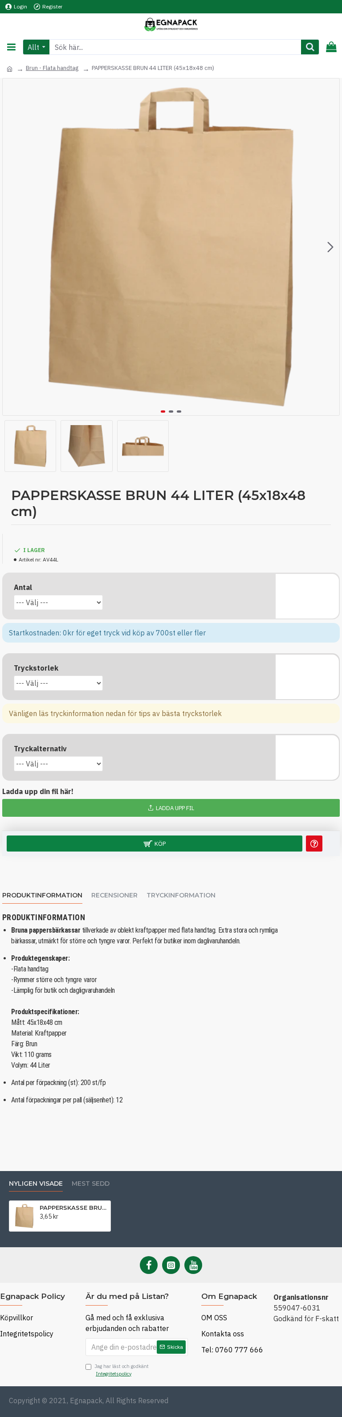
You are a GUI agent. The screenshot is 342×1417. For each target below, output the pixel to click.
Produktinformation (42, 895)
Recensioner (114, 895)
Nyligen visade (36, 1184)
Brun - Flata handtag (52, 68)
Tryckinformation (181, 895)
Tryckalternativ (40, 748)
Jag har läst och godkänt (121, 1370)
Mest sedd (91, 1184)
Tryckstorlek (36, 667)
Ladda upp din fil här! (37, 791)
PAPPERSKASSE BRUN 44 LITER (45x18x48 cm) (73, 1207)
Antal (23, 587)
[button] (11, 247)
